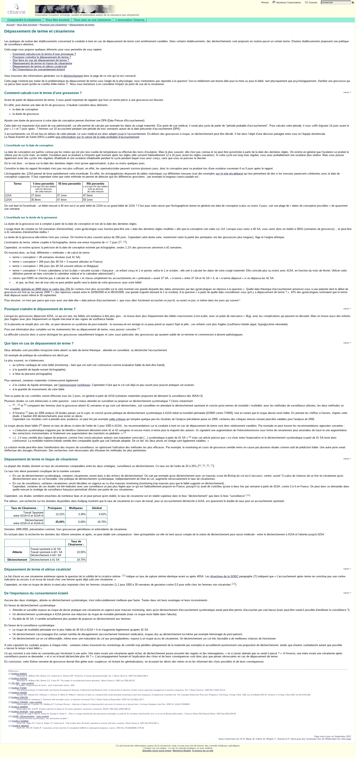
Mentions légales (182, 750)
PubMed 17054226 (19, 702)
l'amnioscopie (67, 385)
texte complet (27, 683)
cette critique (117, 419)
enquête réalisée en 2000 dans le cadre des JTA (40, 289)
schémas (83, 385)
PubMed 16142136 (19, 712)
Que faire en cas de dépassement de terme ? (41, 60)
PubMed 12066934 (19, 707)
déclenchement (73, 75)
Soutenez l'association (288, 2)
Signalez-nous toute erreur (156, 750)
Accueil (10, 24)
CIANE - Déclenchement (23, 716)
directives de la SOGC (224, 576)
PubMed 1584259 (19, 693)
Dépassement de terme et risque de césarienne (42, 63)
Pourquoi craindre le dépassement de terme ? (42, 57)
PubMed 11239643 (20, 721)
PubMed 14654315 (20, 726)
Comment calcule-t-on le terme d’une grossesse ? (44, 54)
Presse (265, 2)
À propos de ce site (202, 750)
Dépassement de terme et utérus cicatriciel (40, 66)
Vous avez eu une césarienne (92, 19)
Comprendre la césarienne (24, 19)
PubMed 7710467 (19, 688)
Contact (313, 2)
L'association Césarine (130, 19)
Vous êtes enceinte (57, 19)
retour (346, 92)
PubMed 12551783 (19, 697)
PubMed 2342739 (19, 679)
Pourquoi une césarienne (53, 24)
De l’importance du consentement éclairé (39, 69)
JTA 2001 (15, 683)
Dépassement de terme (81, 24)
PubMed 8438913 (19, 674)
